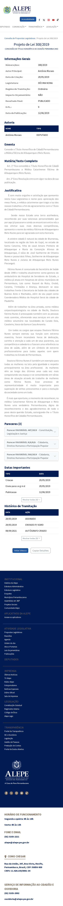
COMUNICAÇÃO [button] (18, 26)
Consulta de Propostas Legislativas (19, 38)
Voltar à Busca (20, 550)
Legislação (11, 701)
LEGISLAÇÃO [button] (51, 26)
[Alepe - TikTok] (27, 793)
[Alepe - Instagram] (16, 793)
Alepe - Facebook (39, 20)
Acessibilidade (28, 19)
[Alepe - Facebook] (6, 793)
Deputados (11, 659)
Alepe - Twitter (44, 20)
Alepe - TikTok (58, 20)
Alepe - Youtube (53, 20)
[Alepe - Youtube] (21, 793)
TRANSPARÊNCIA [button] (35, 26)
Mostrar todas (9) (30, 538)
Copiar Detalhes (41, 550)
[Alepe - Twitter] (11, 793)
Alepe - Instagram (48, 20)
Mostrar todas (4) (30, 499)
